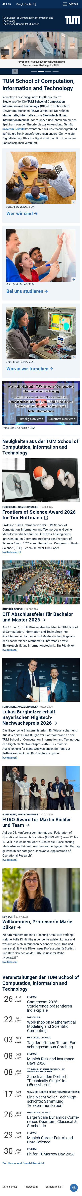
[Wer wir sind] (41, 178)
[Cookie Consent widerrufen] (74, 1188)
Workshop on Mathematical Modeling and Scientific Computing (51, 1026)
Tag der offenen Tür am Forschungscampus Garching (52, 1045)
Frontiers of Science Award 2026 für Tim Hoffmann (39, 515)
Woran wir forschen (27, 369)
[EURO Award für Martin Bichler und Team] (41, 789)
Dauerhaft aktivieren (61, 419)
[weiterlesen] (10, 552)
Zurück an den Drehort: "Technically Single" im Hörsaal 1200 (47, 1081)
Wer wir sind (19, 213)
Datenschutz (9, 1186)
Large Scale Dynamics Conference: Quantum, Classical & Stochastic (53, 1121)
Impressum (31, 1186)
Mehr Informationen (41, 411)
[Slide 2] (41, 71)
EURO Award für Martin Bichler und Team (36, 822)
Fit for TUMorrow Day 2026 (50, 1154)
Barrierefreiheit (54, 1186)
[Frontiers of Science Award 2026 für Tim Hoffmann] (41, 481)
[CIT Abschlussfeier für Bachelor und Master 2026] (41, 583)
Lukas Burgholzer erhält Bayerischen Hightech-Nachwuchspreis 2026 (28, 717)
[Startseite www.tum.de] (72, 20)
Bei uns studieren (24, 291)
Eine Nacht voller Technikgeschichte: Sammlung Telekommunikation (52, 1101)
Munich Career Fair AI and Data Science (50, 1140)
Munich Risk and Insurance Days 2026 (50, 1061)
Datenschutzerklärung (23, 402)
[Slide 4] (56, 71)
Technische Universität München (20, 23)
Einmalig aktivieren (30, 419)
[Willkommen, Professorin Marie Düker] (41, 891)
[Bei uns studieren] (41, 255)
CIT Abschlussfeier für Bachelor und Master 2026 (37, 617)
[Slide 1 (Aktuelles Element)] (34, 71)
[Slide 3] (48, 71)
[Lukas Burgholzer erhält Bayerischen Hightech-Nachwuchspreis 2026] (41, 681)
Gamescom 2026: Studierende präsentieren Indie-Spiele (49, 1006)
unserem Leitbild (13, 129)
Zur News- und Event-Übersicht (23, 1163)
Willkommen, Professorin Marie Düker (37, 924)
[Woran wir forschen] (41, 333)
